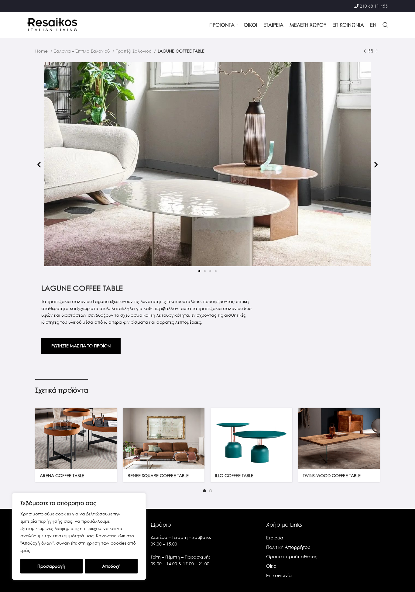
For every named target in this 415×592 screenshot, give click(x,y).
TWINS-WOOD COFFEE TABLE (332, 475)
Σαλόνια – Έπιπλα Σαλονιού (82, 51)
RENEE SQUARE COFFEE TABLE (158, 475)
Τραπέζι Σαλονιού (134, 51)
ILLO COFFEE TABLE (234, 475)
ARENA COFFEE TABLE (62, 475)
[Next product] (377, 51)
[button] (39, 164)
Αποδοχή (111, 566)
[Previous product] (365, 51)
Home (42, 51)
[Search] (385, 25)
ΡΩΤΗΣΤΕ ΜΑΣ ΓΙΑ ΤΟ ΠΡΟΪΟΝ (81, 346)
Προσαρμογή (51, 566)
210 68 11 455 (374, 6)
